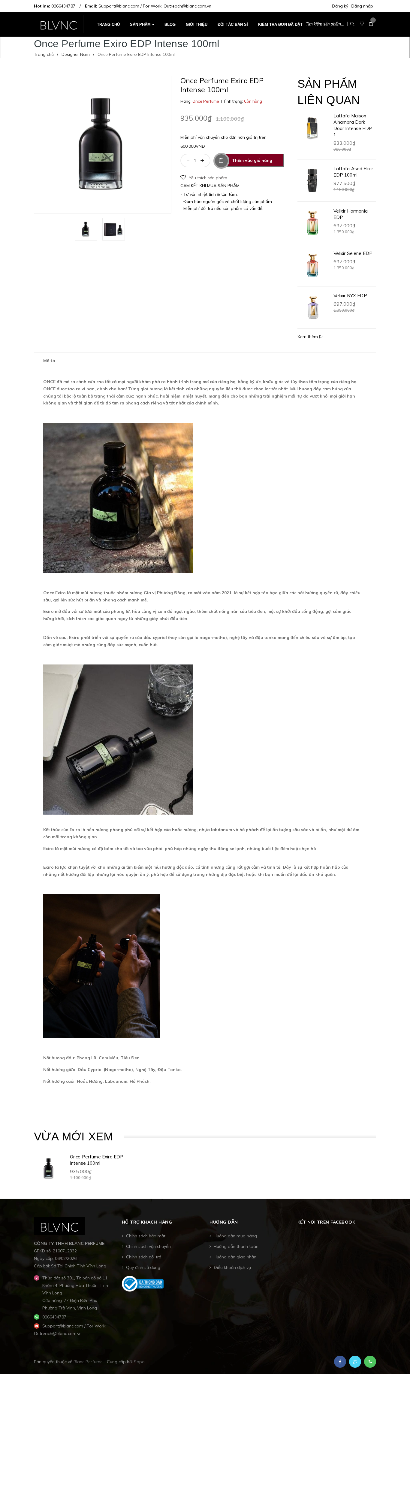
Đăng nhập (362, 6)
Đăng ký (340, 6)
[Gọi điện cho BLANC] (370, 1362)
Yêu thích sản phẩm (208, 177)
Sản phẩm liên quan (328, 91)
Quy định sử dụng (143, 1267)
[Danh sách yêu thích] (362, 24)
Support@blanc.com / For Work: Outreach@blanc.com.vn (154, 6)
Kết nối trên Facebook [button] (326, 1222)
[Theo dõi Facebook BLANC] (340, 1362)
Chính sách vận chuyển (148, 1246)
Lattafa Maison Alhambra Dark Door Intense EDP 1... (352, 125)
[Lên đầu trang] (397, 1475)
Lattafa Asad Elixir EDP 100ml (353, 172)
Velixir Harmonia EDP (350, 214)
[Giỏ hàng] (371, 24)
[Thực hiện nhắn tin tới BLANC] (355, 1362)
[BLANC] (59, 1225)
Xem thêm (308, 336)
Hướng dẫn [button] (224, 1222)
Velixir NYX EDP (350, 295)
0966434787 (63, 6)
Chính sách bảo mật (145, 1236)
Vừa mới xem (73, 1136)
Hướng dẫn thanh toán (236, 1246)
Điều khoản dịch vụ (232, 1267)
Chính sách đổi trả (143, 1257)
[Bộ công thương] (143, 1283)
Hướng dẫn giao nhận (235, 1257)
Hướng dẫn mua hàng (235, 1236)
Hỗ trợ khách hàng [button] (147, 1222)
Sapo (139, 1361)
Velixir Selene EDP (353, 253)
